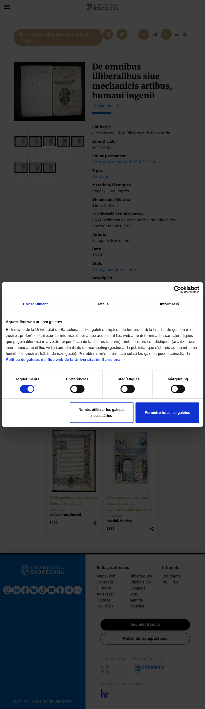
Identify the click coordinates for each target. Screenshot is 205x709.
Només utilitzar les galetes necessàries (101, 412)
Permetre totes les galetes (167, 412)
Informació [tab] (169, 304)
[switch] (77, 389)
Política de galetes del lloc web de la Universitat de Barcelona (63, 359)
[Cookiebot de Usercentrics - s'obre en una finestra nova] (177, 289)
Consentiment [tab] (35, 304)
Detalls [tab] (102, 304)
